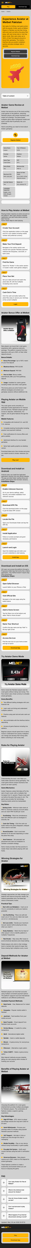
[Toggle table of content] (27, 96)
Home (2, 11)
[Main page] (8, 2)
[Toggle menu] (2, 2)
